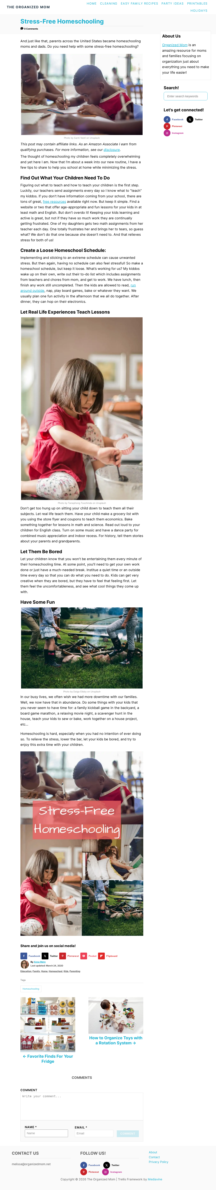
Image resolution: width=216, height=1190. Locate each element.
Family (36, 971)
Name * (31, 1127)
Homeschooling (31, 988)
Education (25, 971)
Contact (154, 1157)
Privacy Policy (158, 1162)
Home (44, 971)
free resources (54, 202)
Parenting (75, 971)
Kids (66, 971)
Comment (28, 1090)
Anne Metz (40, 962)
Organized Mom (174, 45)
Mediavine (155, 1179)
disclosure (112, 150)
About (153, 1152)
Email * (81, 1127)
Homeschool (55, 971)
